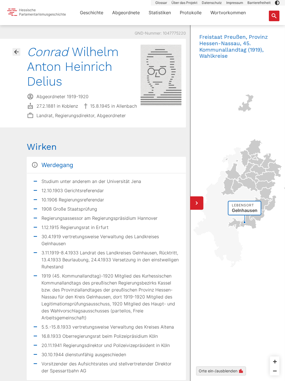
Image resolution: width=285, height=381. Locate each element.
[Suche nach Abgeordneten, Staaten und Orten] (274, 16)
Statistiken (160, 12)
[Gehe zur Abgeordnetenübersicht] (16, 52)
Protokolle (191, 12)
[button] (277, 3)
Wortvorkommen (228, 12)
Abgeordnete (126, 12)
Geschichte (91, 12)
